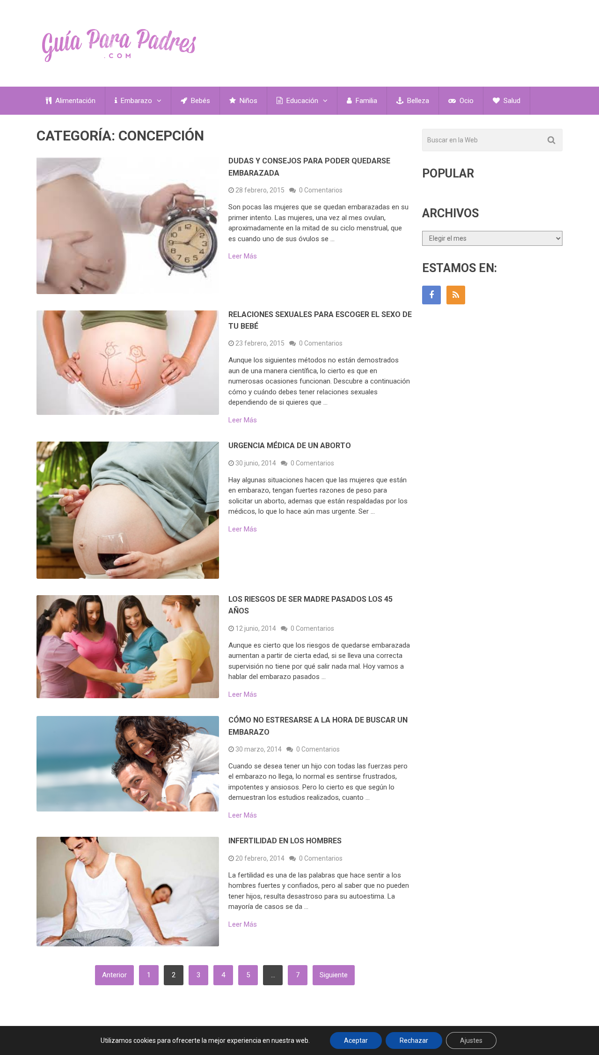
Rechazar (414, 1040)
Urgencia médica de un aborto (289, 445)
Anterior (114, 975)
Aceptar (356, 1040)
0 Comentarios (321, 190)
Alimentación (74, 100)
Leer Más (242, 256)
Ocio (466, 100)
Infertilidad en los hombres (285, 840)
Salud (511, 100)
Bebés (199, 100)
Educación (301, 100)
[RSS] (455, 295)
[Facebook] (431, 295)
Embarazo (135, 100)
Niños (247, 100)
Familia (365, 100)
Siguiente (334, 975)
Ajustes (471, 1040)
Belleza (417, 100)
